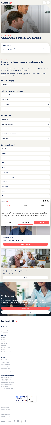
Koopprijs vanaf (6, 95)
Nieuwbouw (5, 138)
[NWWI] (3, 421)
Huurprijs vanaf (6, 104)
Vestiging (4, 84)
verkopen (21, 300)
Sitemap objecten (5, 409)
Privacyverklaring (5, 407)
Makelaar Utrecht (5, 368)
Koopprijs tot (5, 99)
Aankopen (3, 337)
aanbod (23, 73)
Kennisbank (4, 349)
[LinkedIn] (6, 326)
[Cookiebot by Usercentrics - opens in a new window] (43, 201)
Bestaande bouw (6, 129)
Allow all (42, 222)
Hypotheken (4, 345)
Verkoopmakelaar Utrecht (7, 370)
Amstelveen (16, 304)
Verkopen (3, 339)
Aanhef (4, 149)
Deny (9, 222)
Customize (24, 222)
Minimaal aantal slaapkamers (9, 133)
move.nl (4, 331)
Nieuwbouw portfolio (6, 351)
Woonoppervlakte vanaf (8, 124)
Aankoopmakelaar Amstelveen (8, 390)
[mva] (18, 421)
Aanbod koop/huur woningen (8, 353)
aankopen (3, 300)
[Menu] (48, 2)
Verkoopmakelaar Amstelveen (8, 388)
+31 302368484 (5, 362)
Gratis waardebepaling (25, 312)
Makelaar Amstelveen (6, 386)
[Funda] (9, 421)
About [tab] (42, 205)
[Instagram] (4, 326)
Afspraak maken (25, 308)
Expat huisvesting (5, 347)
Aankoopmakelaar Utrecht (7, 372)
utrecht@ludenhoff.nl (6, 364)
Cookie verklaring (5, 414)
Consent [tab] (9, 205)
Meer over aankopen (25, 244)
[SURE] (25, 421)
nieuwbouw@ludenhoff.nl (7, 366)
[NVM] (14, 421)
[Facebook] (1, 326)
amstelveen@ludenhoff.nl (7, 382)
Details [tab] (25, 205)
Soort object (5, 119)
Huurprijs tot (5, 109)
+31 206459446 (4, 381)
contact (3, 75)
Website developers (6, 412)
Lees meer (25, 277)
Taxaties (3, 341)
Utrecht (9, 304)
